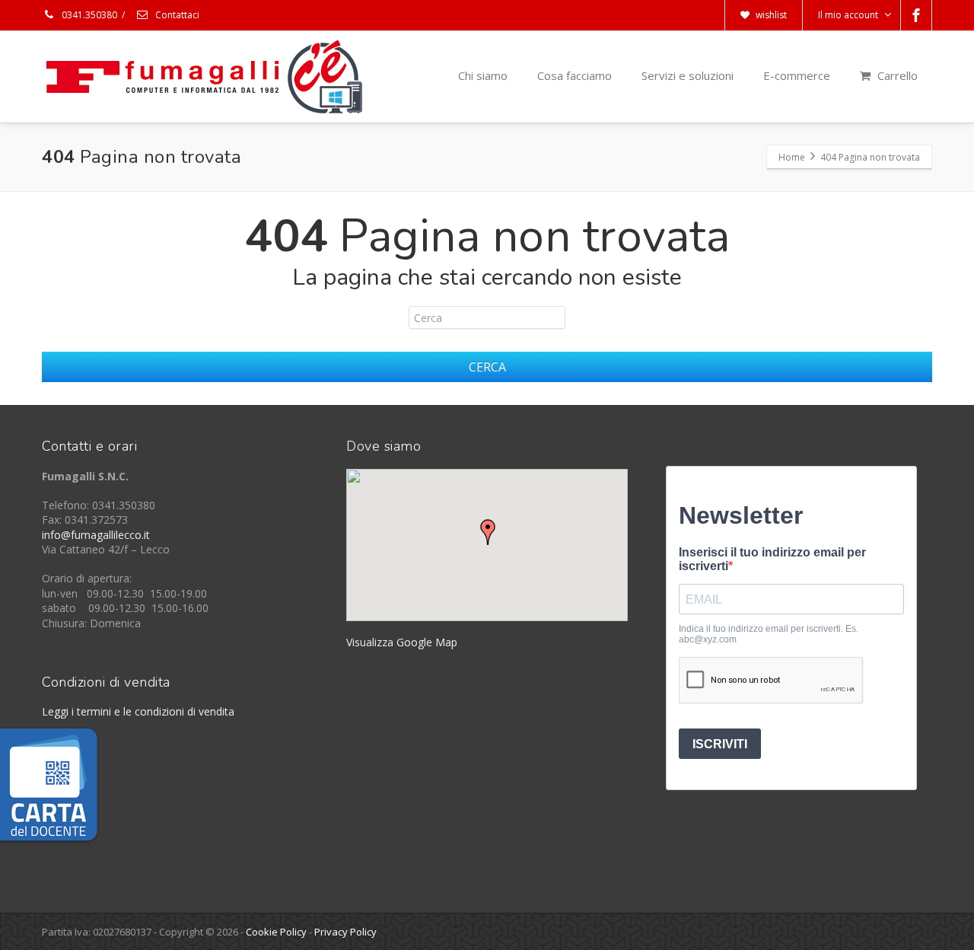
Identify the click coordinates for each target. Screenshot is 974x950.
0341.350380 (88, 14)
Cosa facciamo (574, 75)
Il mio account (848, 14)
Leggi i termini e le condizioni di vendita (138, 711)
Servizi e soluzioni (687, 75)
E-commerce (796, 75)
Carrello (896, 75)
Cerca (487, 367)
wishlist (770, 14)
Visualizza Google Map (401, 642)
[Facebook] (916, 15)
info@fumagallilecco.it (96, 535)
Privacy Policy (345, 932)
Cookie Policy (276, 932)
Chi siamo (483, 75)
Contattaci (176, 14)
